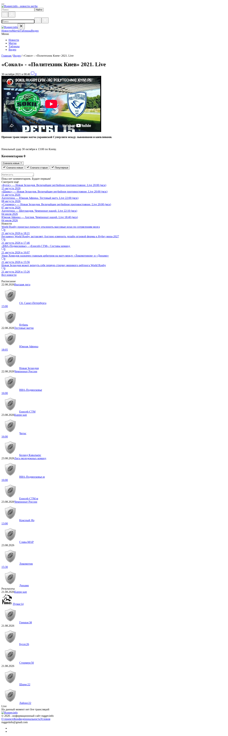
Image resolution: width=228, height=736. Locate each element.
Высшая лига (22, 284)
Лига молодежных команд (30, 458)
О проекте (7, 719)
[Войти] (11, 14)
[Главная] (19, 6)
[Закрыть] (45, 20)
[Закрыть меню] (21, 26)
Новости (14, 39)
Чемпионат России (25, 371)
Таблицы (14, 46)
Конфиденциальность (27, 719)
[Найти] (38, 20)
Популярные (61, 167)
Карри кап (20, 414)
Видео (12, 49)
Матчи (13, 43)
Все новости (9, 274)
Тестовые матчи (24, 327)
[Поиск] (4, 14)
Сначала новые (14, 167)
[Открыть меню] (2, 3)
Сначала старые (38, 167)
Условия (45, 719)
